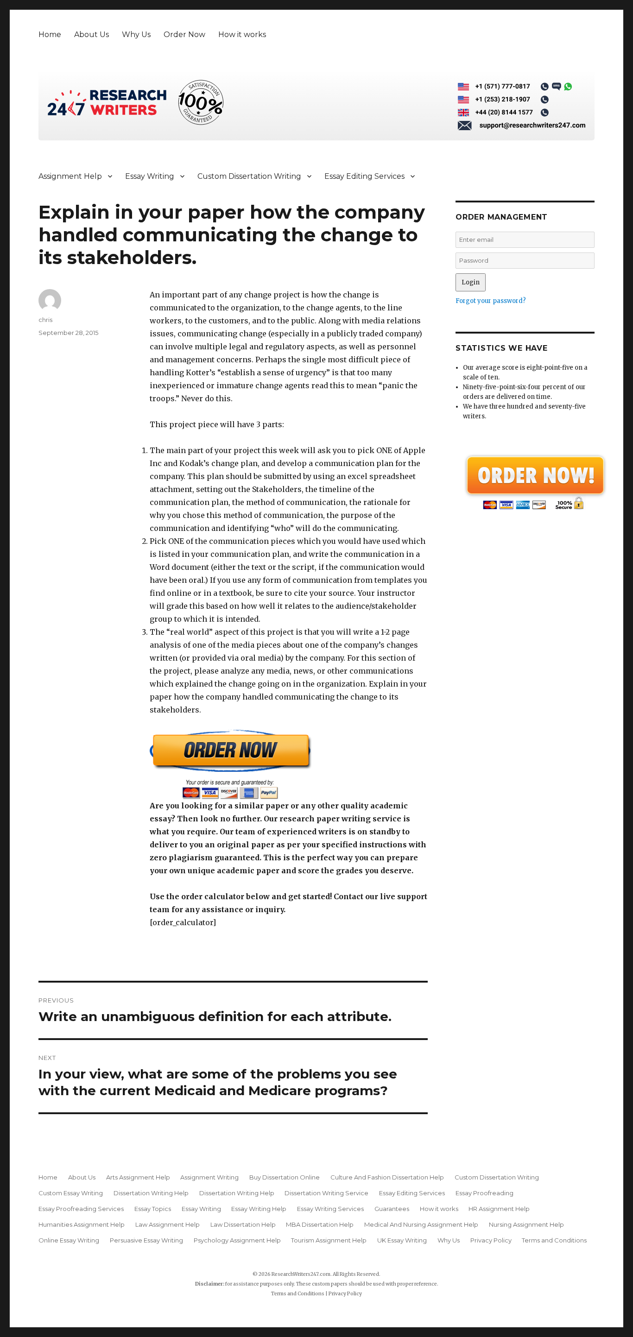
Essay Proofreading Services (81, 1208)
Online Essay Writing (68, 1240)
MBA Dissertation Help (320, 1224)
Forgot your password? (491, 301)
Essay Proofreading (484, 1193)
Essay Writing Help (258, 1208)
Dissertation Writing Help (151, 1193)
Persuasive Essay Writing (146, 1240)
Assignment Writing (209, 1177)
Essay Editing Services (364, 176)
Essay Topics (152, 1208)
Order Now (184, 34)
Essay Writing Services (330, 1208)
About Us (91, 34)
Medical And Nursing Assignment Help (421, 1224)
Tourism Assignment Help (329, 1240)
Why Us (136, 34)
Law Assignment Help (167, 1224)
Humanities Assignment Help (81, 1224)
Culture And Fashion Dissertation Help (387, 1177)
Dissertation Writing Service (326, 1193)
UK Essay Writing (402, 1240)
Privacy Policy (491, 1240)
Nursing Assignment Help (526, 1224)
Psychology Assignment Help (237, 1240)
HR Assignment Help (499, 1208)
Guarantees (391, 1208)
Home (49, 34)
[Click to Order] (289, 764)
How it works (242, 34)
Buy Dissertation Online (284, 1177)
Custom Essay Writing (70, 1193)
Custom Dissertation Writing (249, 176)
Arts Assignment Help (138, 1177)
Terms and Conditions (554, 1240)
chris (45, 319)
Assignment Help (70, 176)
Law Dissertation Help (243, 1224)
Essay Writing (149, 176)
